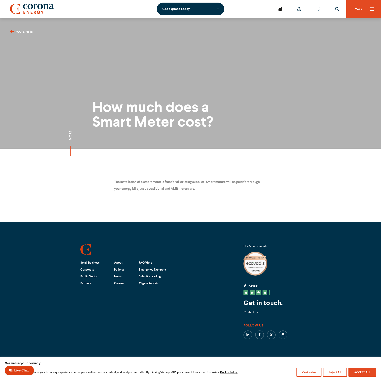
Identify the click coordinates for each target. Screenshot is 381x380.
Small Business (90, 262)
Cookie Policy (229, 372)
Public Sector (89, 276)
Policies (119, 269)
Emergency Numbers (152, 269)
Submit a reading (150, 276)
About (118, 262)
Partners (85, 283)
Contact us (250, 312)
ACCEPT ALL (362, 372)
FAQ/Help (145, 262)
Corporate (87, 269)
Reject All (335, 372)
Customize (309, 372)
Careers (119, 283)
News (118, 276)
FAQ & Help (24, 31)
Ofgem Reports (149, 283)
